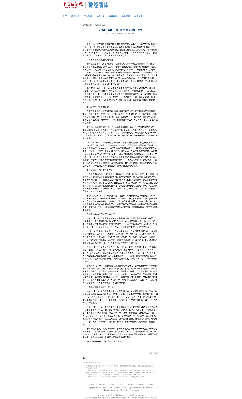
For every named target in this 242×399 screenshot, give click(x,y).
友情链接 (140, 385)
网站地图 (150, 385)
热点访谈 (101, 16)
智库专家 (138, 16)
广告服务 (111, 385)
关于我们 (92, 385)
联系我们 (131, 385)
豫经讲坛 (113, 16)
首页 (65, 16)
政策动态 (75, 16)
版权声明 (121, 385)
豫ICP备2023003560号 (105, 395)
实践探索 (126, 16)
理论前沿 (88, 16)
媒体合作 (102, 385)
